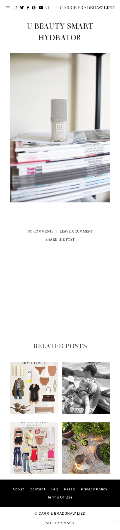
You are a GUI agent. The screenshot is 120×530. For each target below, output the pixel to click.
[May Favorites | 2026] (34, 472)
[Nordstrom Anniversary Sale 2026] (34, 412)
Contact (37, 489)
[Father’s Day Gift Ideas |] (86, 412)
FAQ (54, 489)
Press (69, 489)
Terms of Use (60, 497)
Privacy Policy (94, 489)
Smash (68, 523)
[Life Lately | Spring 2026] (86, 472)
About (18, 489)
